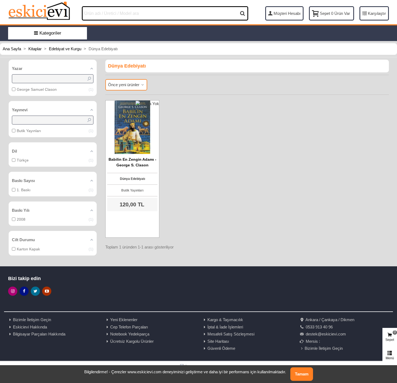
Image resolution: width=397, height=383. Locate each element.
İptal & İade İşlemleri (225, 327)
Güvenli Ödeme (221, 348)
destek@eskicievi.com (325, 334)
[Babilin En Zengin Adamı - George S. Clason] (132, 127)
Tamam (301, 374)
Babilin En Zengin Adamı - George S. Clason (132, 162)
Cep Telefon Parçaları (129, 327)
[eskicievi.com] (39, 10)
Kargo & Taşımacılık (225, 319)
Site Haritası (218, 341)
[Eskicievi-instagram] (12, 291)
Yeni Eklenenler (123, 319)
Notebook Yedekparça (129, 334)
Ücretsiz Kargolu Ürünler (132, 341)
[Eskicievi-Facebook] (24, 291)
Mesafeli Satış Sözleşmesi (230, 334)
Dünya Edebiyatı (132, 179)
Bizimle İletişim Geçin (32, 319)
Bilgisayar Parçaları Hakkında (39, 334)
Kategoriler (50, 33)
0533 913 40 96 (319, 327)
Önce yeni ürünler (124, 84)
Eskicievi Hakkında (30, 327)
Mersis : (312, 341)
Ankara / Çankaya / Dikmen (329, 319)
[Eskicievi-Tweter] (35, 291)
